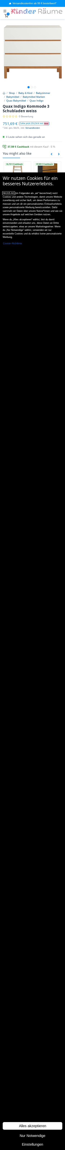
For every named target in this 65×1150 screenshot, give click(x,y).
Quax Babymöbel (16, 100)
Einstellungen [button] (32, 1144)
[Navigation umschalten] (5, 11)
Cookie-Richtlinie (12, 243)
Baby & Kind (25, 93)
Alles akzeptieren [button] (32, 1126)
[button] (34, 123)
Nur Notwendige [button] (32, 1136)
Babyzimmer (43, 93)
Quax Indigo (37, 100)
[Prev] (51, 154)
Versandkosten (32, 128)
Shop (12, 93)
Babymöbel (12, 96)
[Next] (58, 154)
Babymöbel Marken (34, 96)
